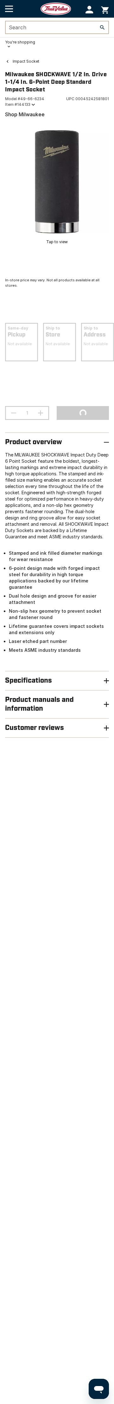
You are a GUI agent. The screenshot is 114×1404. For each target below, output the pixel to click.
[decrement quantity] (13, 413)
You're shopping (20, 42)
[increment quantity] (40, 413)
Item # (17, 104)
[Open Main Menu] (9, 9)
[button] (89, 10)
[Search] (102, 27)
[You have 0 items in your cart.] (105, 9)
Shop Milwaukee (25, 114)
